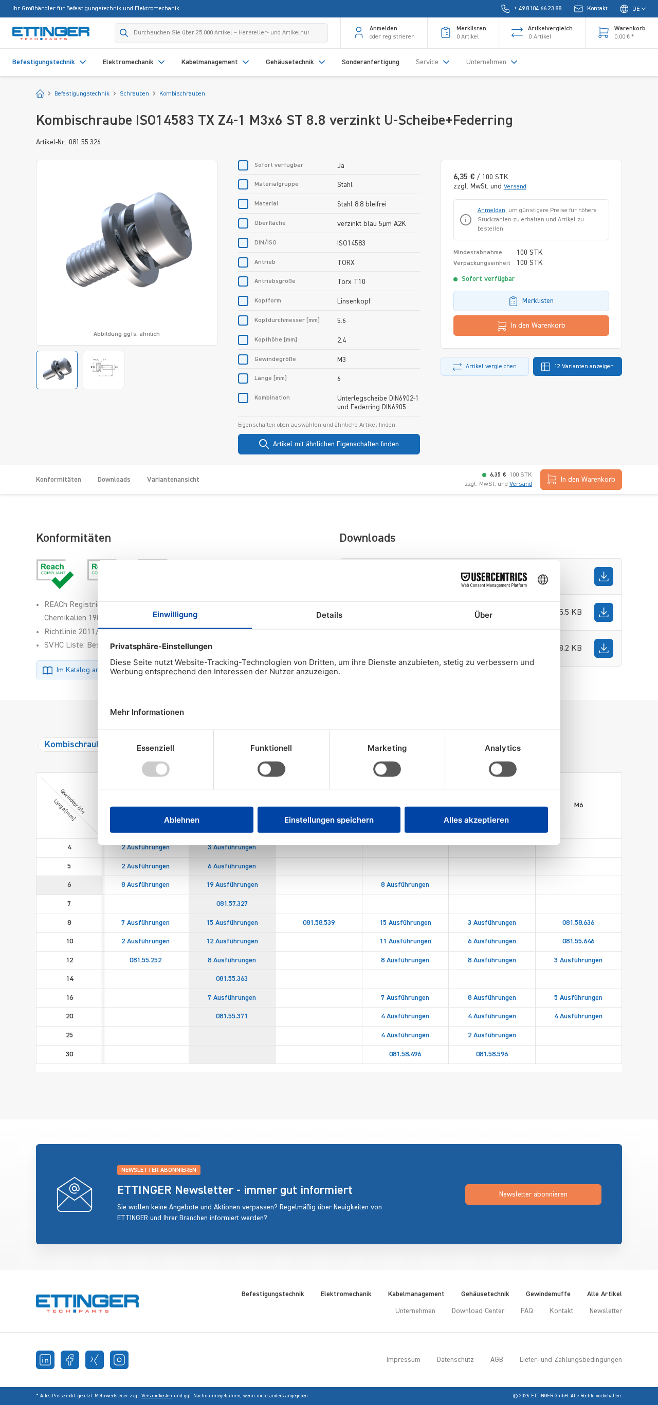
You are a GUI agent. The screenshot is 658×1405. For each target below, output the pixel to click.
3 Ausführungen (232, 847)
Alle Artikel (604, 1294)
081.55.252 (145, 960)
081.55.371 (232, 1016)
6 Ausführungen (232, 866)
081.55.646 (578, 941)
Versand (515, 187)
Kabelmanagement (416, 1294)
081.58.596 (492, 1054)
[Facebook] (70, 1360)
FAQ (527, 1311)
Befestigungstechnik (273, 1294)
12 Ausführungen (232, 941)
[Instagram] (119, 1360)
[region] (127, 274)
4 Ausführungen (405, 1016)
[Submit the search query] (124, 33)
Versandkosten (156, 1395)
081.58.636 (578, 922)
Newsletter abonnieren (533, 1194)
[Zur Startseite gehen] (50, 33)
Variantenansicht (173, 479)
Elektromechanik (346, 1294)
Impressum (404, 1359)
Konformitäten (58, 479)
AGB (496, 1359)
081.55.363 (232, 978)
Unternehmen (415, 1311)
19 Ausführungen (232, 884)
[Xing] (94, 1360)
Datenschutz (455, 1359)
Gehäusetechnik (485, 1294)
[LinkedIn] (45, 1360)
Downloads (114, 479)
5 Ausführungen (578, 997)
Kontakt (561, 1311)
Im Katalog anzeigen (88, 670)
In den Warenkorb (538, 325)
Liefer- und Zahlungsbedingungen (571, 1359)
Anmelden (491, 210)
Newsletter (606, 1311)
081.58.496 (405, 1054)
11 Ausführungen (405, 941)
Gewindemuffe (548, 1294)
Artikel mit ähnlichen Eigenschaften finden (336, 444)
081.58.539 (319, 922)
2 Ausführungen (145, 847)
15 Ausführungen (232, 922)
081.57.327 (232, 903)
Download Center (478, 1311)
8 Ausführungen (145, 884)
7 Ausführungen (145, 922)
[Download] (603, 576)
